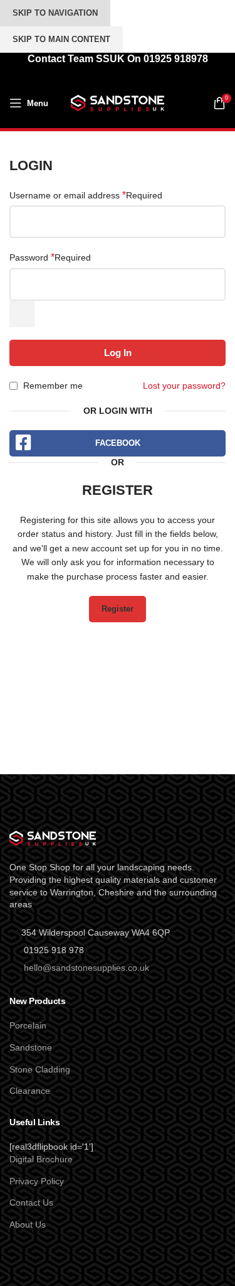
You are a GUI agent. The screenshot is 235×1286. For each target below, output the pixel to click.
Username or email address (85, 195)
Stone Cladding (39, 1069)
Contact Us (31, 1202)
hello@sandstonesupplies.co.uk (86, 968)
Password (50, 257)
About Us (27, 1224)
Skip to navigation (55, 13)
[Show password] (21, 314)
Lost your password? (184, 386)
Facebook (117, 443)
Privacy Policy (36, 1181)
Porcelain (27, 1025)
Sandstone (30, 1047)
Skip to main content (61, 39)
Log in (118, 352)
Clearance (29, 1091)
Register (117, 608)
